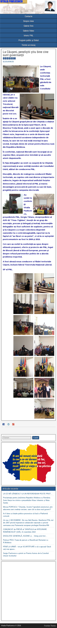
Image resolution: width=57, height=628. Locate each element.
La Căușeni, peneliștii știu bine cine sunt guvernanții (25, 53)
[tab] (4, 424)
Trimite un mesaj (28, 45)
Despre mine (28, 21)
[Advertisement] (28, 591)
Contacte (28, 16)
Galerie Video (28, 31)
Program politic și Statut (28, 40)
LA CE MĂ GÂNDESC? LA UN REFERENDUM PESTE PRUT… (27, 494)
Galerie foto (28, 26)
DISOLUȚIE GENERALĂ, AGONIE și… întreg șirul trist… (25, 536)
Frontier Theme (50, 626)
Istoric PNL (28, 35)
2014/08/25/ (9, 62)
